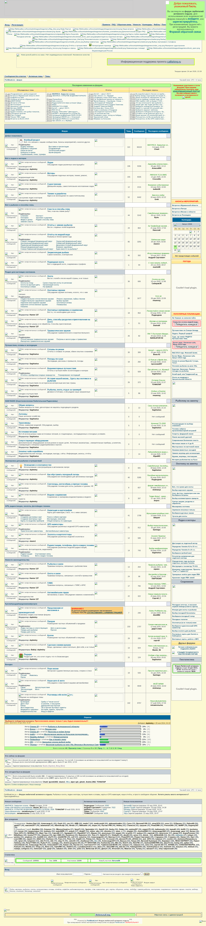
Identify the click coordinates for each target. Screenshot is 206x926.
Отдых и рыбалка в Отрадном (105, 110)
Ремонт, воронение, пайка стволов (71, 299)
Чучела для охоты (179, 516)
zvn (68, 823)
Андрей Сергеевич (156, 257)
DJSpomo (178, 823)
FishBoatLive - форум (13, 80)
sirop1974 (156, 823)
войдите (193, 18)
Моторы (43, 20)
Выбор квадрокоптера (158, 548)
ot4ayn (190, 835)
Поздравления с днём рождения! (24, 94)
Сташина (172, 837)
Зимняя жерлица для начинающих (186, 453)
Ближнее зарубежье (64, 247)
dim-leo (122, 847)
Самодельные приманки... (158, 213)
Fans (60, 839)
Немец (119, 825)
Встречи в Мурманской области (185, 205)
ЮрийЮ (156, 456)
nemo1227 (38, 849)
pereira (17, 837)
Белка (192, 831)
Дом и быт (25, 704)
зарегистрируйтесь (185, 21)
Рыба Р (44, 843)
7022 (113, 807)
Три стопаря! (16, 115)
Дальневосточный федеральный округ (72, 245)
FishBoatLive (120, 922)
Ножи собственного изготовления (18, 807)
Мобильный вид (103, 915)
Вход (7, 25)
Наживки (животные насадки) (184, 450)
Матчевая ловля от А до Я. (183, 443)
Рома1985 (155, 825)
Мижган (127, 849)
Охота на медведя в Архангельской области (182, 378)
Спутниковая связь (43, 554)
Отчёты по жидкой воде (58, 234)
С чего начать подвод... (158, 263)
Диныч (104, 849)
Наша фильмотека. (158, 701)
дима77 (17, 825)
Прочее (54, 630)
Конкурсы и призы (68, 48)
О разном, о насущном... (51, 704)
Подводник (157, 315)
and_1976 (147, 839)
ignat (20, 841)
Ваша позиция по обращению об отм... (151, 97)
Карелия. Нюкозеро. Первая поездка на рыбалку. (183, 370)
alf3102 (135, 839)
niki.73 (43, 841)
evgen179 (146, 829)
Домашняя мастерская (50, 706)
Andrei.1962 (91, 782)
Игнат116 (116, 849)
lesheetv (47, 831)
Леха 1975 (18, 833)
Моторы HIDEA (16, 108)
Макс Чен (43, 833)
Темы (47, 76)
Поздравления (54, 148)
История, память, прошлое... (53, 709)
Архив (57, 31)
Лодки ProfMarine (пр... (158, 611)
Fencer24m (169, 825)
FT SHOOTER (90, 843)
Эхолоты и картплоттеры (59, 534)
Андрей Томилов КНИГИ (103, 106)
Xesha (111, 829)
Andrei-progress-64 (72, 843)
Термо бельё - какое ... (158, 496)
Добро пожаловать (13, 136)
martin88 (156, 267)
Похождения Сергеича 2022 (105, 112)
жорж (94, 825)
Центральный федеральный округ (34, 243)
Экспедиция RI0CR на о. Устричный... (66, 117)
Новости (137, 24)
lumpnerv (31, 841)
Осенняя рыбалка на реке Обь (184, 366)
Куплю (50, 635)
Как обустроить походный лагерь (63, 474)
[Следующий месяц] (179, 251)
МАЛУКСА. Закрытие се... (158, 145)
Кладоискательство (29, 711)
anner (135, 835)
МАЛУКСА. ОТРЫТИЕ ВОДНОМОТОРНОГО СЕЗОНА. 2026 (29, 809)
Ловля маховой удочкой (182, 437)
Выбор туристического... (158, 525)
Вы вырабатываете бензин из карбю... (151, 94)
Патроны (24, 306)
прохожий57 (156, 364)
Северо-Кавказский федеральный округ (37, 249)
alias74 (167, 843)
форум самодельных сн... (158, 485)
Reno (47, 847)
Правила (106, 24)
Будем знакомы (27, 147)
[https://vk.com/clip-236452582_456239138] (164, 705)
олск (167, 823)
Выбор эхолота (166, 39)
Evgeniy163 (193, 825)
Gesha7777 (32, 835)
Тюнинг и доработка (56, 194)
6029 (106, 813)
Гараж (23, 687)
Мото (37, 689)
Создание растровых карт (31, 517)
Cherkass (50, 839)
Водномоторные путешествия (61, 368)
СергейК (56, 833)
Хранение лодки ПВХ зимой (183, 578)
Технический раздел (57, 150)
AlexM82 (156, 615)
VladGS (69, 847)
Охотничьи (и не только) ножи (184, 623)
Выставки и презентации (59, 147)
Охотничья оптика (64, 303)
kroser (21, 831)
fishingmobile (136, 847)
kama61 (173, 829)
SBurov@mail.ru (63, 829)
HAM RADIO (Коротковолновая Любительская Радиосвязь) (31, 401)
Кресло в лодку (158, 195)
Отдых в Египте (158, 391)
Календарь (147, 24)
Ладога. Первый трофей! (182, 333)
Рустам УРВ (107, 825)
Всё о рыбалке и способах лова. (19, 205)
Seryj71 (78, 829)
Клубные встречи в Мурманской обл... (25, 99)
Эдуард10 (68, 833)
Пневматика (62, 305)
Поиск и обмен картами (56, 517)
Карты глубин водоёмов (137, 34)
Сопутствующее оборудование (33, 441)
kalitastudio (160, 829)
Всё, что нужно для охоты (182, 487)
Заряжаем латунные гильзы (183, 510)
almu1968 (110, 847)
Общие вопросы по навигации (59, 521)
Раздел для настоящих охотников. (20, 272)
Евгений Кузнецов (149, 841)
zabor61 (72, 841)
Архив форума (55, 152)
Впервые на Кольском (102, 119)
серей (29, 839)
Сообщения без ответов (15, 76)
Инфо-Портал (65, 29)
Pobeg (89, 839)
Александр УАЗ (36, 845)
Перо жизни (52, 669)
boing (176, 843)
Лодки (31, 20)
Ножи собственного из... (158, 646)
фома (175, 833)
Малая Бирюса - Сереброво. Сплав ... (108, 101)
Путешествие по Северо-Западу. (185, 330)
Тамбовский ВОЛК (109, 845)
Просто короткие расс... (158, 671)
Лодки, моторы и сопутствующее (34, 628)
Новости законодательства (17, 560)
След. (119, 748)
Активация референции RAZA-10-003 (66, 115)
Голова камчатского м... (158, 624)
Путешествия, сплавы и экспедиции (21, 345)
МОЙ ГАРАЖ (16, 101)
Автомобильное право (58, 592)
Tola (93, 835)
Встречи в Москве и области (183, 212)
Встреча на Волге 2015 (20, 119)
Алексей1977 (53, 845)
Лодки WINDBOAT (17, 110)
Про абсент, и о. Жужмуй (62, 120)
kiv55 (183, 829)
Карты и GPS (87, 20)
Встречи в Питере (18, 103)
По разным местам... (102, 113)
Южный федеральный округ (32, 247)
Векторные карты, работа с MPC (185, 639)
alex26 (126, 835)
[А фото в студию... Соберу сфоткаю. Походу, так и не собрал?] (162, 300)
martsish (167, 847)
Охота (21, 20)
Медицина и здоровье (29, 709)
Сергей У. (127, 811)
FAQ (114, 24)
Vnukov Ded (31, 823)
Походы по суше (55, 359)
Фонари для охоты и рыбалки (184, 610)
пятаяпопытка (156, 705)
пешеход (156, 300)
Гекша (133, 841)
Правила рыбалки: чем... (158, 565)
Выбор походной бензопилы (183, 613)
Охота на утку (158, 279)
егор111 (129, 833)
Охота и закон (54, 573)
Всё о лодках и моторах (15, 158)
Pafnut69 (190, 823)
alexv (99, 847)
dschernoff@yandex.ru (187, 839)
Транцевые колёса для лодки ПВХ (186, 574)
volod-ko (83, 837)
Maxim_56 (156, 650)
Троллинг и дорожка (44, 218)
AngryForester (189, 833)
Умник (183, 837)
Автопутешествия (42, 687)
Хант (193, 837)
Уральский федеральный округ (69, 241)
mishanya (157, 490)
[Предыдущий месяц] (190, 232)
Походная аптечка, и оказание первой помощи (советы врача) (185, 605)
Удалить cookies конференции (16, 784)
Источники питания (28, 432)
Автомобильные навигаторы (57, 531)
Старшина (158, 837)
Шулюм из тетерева (158, 321)
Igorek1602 (53, 782)
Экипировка (69, 20)
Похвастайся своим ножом (158, 311)
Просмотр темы (75, 748)
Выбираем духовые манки (183, 513)
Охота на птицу (27, 283)
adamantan (45, 825)
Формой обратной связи (185, 31)
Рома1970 (125, 837)
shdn (70, 849)
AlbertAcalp (60, 825)
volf (72, 837)
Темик (86, 811)
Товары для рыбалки (29, 630)
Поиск (164, 24)
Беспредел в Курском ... (158, 574)
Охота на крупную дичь (30, 285)
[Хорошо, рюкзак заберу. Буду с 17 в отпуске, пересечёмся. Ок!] (163, 659)
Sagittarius (34, 354)
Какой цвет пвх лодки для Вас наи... (150, 104)
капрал (125, 845)
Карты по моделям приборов (32, 521)
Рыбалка (9, 20)
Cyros (129, 823)
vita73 (50, 837)
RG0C (54, 104)
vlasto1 (157, 244)
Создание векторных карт (31, 519)
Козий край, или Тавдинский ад (184, 374)
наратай (150, 833)
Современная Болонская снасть (185, 440)
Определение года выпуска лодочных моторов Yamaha (183, 562)
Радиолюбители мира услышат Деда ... (67, 103)
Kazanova (70, 835)
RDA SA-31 (56, 110)
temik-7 (86, 823)
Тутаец (139, 849)
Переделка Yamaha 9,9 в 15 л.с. (185, 546)
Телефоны (25, 556)
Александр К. (47, 823)
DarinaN (156, 325)
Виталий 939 (141, 823)
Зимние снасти (27, 222)
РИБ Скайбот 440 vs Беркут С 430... (150, 101)
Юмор (23, 706)
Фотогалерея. (16, 104)
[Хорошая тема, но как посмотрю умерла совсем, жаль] (162, 189)
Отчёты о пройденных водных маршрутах (38, 375)
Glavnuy (45, 835)
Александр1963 (159, 831)
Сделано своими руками (59, 645)
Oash (60, 823)
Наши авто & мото (56, 681)
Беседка (8, 664)
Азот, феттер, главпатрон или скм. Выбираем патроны (186, 494)
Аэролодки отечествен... (158, 164)
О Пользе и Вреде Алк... (158, 360)
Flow (69, 839)
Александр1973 (109, 841)
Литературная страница (101, 45)
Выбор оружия (62, 301)
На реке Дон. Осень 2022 (104, 108)
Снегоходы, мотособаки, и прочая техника (67, 484)
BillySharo (18, 835)
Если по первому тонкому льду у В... (150, 99)
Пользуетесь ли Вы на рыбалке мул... (150, 117)
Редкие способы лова (45, 220)
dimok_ (146, 835)
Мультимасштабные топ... (158, 513)
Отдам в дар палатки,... (158, 655)
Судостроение (54, 184)
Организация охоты (51, 285)
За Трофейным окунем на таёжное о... (109, 99)
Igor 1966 (57, 835)
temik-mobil (99, 823)
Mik (116, 843)
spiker (186, 843)
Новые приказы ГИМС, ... (158, 584)
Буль (156, 217)
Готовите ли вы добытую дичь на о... (150, 113)
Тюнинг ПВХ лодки (18, 117)
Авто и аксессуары (58, 628)
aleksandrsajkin (115, 823)
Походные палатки (18, 113)
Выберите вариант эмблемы (147, 110)
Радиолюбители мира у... (158, 452)
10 (116, 748)
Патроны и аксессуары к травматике (71, 339)
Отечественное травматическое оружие (37, 339)
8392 (107, 806)
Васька (123, 841)
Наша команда (35, 784)
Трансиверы (24, 423)
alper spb (75, 782)
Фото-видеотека (27, 707)
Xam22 (101, 829)
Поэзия (24, 675)
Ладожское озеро (158, 240)
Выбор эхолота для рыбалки (184, 631)
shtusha (107, 831)
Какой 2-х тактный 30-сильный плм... (150, 108)
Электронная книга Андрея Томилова (108, 104)
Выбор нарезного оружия (182, 490)
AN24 (39, 839)
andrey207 (133, 829)
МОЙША (31, 833)
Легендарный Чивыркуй (103, 103)
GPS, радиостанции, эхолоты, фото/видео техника (27, 506)
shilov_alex (94, 831)
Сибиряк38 (156, 283)
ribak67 (82, 831)
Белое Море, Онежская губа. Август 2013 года (183, 357)
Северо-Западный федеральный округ (36, 241)
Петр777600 (31, 843)
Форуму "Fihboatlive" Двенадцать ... (66, 112)
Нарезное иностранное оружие (33, 303)
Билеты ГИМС (182, 37)
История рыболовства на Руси (184, 460)
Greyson (47, 829)
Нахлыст (39, 216)
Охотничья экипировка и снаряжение (65, 310)
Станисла (131, 825)
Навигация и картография (59, 510)
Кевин (66, 845)
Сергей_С (156, 598)
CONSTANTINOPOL (187, 845)
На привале (47, 287)
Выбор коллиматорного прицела (185, 498)
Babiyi (33, 650)
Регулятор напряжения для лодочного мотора (183, 557)
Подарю (28, 654)
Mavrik (28, 847)
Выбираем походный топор (183, 616)
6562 (102, 811)
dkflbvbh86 (158, 835)
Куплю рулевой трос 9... (158, 636)
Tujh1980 (58, 847)
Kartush (17, 847)
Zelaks (121, 829)
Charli (156, 149)
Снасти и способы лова (58, 209)
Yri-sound (110, 839)
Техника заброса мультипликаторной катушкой (184, 429)
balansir (158, 839)
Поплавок (24, 218)
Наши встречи (128, 29)
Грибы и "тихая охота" (50, 702)
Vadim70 (103, 835)
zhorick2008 (143, 831)
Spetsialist (89, 829)
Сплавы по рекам (55, 349)
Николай (156, 230)
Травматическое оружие (59, 331)
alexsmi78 (123, 839)
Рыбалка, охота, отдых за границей (64, 390)
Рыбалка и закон (55, 564)
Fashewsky (105, 843)
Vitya (126, 813)
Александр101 (97, 837)
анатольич (106, 833)
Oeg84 (78, 839)
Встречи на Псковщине (181, 215)
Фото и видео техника (44, 556)
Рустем (76, 845)
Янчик (72, 825)
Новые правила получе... (158, 594)
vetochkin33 (19, 845)
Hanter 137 (34, 315)
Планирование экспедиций (69, 375)
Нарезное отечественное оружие (34, 305)
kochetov (194, 829)
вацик (118, 833)
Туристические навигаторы (32, 531)
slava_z (119, 831)
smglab (130, 831)
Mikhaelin (83, 825)
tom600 (40, 837)
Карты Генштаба (72, 34)
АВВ (76, 823)
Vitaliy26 (115, 835)
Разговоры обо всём (57, 695)
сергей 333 (158, 845)
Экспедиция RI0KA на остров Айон (65, 119)
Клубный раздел (32, 140)
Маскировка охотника (181, 506)
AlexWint (35, 829)
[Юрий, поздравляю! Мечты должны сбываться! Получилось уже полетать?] (163, 553)
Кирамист (166, 841)
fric (169, 835)
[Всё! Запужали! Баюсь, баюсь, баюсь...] (166, 257)
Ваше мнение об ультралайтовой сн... (151, 115)
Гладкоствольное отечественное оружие (37, 299)
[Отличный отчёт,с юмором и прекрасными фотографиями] (162, 354)
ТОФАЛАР (156, 384)
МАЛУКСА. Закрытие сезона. (17, 806)
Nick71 (125, 843)
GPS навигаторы (55, 524)
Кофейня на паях (17, 97)
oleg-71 (61, 841)
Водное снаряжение (57, 495)
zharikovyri (85, 841)
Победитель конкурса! (186, 324)
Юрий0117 (81, 833)
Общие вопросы (26, 405)
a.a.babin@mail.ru (85, 847)
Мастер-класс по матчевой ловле (185, 447)
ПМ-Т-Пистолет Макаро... (158, 334)
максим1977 (30, 825)
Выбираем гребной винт (182, 553)
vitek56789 (62, 837)
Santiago (156, 530)
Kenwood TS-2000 (158, 423)
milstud (191, 847)
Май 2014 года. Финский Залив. (185, 353)
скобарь (55, 843)
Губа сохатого (57, 101)
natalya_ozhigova (21, 849)
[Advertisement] (186, 148)
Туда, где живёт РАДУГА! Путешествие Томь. (182, 337)
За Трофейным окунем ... (158, 226)
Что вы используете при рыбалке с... (150, 103)
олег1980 (18, 839)
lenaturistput (33, 831)
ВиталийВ (128, 806)
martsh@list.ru (153, 847)
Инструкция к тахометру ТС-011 (185, 566)
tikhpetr (156, 518)
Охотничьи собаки (28, 287)
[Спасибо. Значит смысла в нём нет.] (162, 530)
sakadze (59, 849)
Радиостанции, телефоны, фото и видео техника (70, 545)
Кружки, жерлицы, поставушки (184, 456)
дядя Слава (157, 629)
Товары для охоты (28, 632)
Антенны (23, 414)
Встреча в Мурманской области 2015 (24, 96)
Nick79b (136, 843)
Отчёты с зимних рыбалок (59, 225)
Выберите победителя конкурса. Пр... (150, 112)
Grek (157, 199)
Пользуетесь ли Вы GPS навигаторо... (150, 119)
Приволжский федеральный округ (34, 245)
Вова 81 (156, 354)
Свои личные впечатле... (158, 406)
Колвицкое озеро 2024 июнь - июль (108, 97)
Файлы (157, 24)
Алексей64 (156, 168)
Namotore (83, 835)
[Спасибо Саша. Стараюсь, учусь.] (163, 470)
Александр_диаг (178, 831)
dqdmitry (33, 169)
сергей (157, 540)
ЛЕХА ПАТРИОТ (182, 841)
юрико (156, 569)
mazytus (179, 847)
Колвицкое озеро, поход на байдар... (108, 115)
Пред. (100, 748)
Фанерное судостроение (175, 45)
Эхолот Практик (158, 536)
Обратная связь (124, 24)
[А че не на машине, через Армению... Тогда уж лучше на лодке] (162, 395)
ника (147, 845)
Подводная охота (55, 262)
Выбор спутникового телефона (163, 42)
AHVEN (171, 845)
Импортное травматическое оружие (35, 341)
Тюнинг (24, 691)
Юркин (94, 833)
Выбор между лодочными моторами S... (151, 96)
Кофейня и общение (29, 148)
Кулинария (25, 702)
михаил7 (150, 849)
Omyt (38, 847)
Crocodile (157, 179)
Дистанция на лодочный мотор (184, 543)
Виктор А (112, 837)
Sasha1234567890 (151, 843)
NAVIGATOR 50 (156, 338)
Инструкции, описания (56, 519)
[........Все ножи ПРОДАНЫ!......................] (162, 650)
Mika (68, 782)
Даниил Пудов (129, 807)
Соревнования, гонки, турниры (33, 154)
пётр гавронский (166, 849)
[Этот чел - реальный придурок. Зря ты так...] (166, 588)
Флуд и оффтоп (47, 711)
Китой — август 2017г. (61, 108)
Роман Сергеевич (142, 837)
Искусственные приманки (158, 253)
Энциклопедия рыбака (58, 252)
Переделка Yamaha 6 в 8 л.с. (183, 550)
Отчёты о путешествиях (77, 45)
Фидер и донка (26, 220)
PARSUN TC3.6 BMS (60, 106)
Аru (95, 841)
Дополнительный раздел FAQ (133, 31)
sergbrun (28, 837)
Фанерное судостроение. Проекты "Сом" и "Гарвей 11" (186, 570)
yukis (79, 849)
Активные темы (35, 76)
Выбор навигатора (91, 42)
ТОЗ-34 (158, 296)
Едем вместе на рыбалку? (67, 249)
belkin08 (156, 189)
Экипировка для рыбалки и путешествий (23, 461)
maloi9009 (60, 831)
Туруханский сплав (101, 117)
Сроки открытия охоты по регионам (57, 283)
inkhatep (127, 809)
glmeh (82, 782)
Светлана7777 (90, 845)
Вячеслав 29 (91, 849)
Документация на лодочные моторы (108, 37)
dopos (156, 500)
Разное (101, 20)
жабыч (140, 833)
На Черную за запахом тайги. (184, 318)
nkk (51, 841)
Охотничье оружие (56, 290)
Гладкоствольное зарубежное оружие (36, 301)
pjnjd (49, 849)
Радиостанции (26, 554)
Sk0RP (181, 825)
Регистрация (17, 25)
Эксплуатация (26, 689)
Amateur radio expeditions (31, 451)
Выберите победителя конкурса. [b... (150, 106)
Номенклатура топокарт (135, 48)
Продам (51, 621)
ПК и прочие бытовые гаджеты (53, 707)
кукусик (143, 825)
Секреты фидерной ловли (182, 434)
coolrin (170, 839)
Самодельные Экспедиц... (158, 466)
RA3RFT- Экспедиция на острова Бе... (67, 113)
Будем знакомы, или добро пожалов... (25, 112)
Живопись (33, 675)
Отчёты (55, 20)
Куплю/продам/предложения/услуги (21, 604)
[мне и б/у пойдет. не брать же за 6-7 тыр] (161, 640)
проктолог (164, 833)
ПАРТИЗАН (157, 578)
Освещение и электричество (37, 465)
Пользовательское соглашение (96, 39)
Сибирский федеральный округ (69, 243)
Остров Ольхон (158, 380)
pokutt (72, 831)
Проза (23, 677)
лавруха (136, 845)
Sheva (98, 839)
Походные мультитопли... (158, 475)
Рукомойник (57, 99)
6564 (105, 809)
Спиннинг (24, 216)
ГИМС (50, 583)
